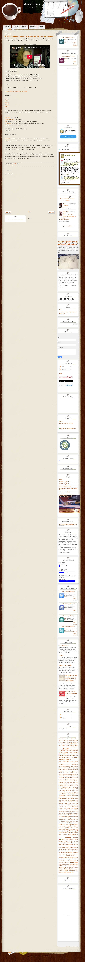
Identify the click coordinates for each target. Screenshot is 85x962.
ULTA (65, 862)
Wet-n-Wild (76, 869)
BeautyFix (61, 755)
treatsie (71, 860)
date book (63, 772)
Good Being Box (73, 793)
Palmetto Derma (71, 819)
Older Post (51, 212)
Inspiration (72, 800)
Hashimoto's (72, 797)
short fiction (73, 850)
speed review (69, 854)
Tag (68, 857)
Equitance (65, 780)
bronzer (76, 761)
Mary (65, 39)
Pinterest (7, 102)
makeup (76, 808)
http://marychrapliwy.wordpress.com (68, 524)
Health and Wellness (69, 798)
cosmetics (75, 767)
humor (63, 800)
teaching (76, 857)
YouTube (7, 99)
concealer (60, 767)
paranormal (66, 821)
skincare (70, 852)
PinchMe (69, 822)
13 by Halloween (67, 738)
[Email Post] (18, 163)
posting (65, 826)
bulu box (75, 762)
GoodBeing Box (62, 795)
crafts (60, 769)
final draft (76, 785)
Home (29, 211)
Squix (74, 854)
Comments (63, 369)
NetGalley (67, 816)
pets (77, 821)
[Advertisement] (68, 96)
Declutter (72, 772)
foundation (75, 787)
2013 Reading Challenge (65, 481)
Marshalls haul (72, 811)
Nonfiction (75, 816)
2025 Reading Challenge (68, 37)
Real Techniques (69, 839)
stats (77, 854)
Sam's (60, 847)
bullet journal (69, 762)
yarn (62, 872)
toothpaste (61, 860)
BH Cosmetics (66, 755)
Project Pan (69, 831)
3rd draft (74, 742)
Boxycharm (7, 117)
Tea (72, 857)
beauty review (68, 752)
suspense (76, 855)
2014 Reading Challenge (68, 603)
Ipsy (6, 121)
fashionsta (61, 785)
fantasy (76, 784)
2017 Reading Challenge (68, 591)
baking (73, 747)
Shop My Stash (67, 850)
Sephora (69, 849)
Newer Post (8, 212)
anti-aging (72, 745)
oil (77, 818)
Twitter (6, 100)
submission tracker (62, 855)
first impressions (63, 787)
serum (76, 849)
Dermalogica (61, 775)
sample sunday (63, 849)
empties (61, 780)
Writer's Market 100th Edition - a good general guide (71, 693)
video (63, 865)
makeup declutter (73, 809)
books (67, 759)
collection (76, 766)
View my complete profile (66, 423)
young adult (66, 872)
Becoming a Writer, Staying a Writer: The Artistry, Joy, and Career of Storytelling (67, 215)
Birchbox (72, 755)
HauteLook (61, 798)
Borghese (72, 759)
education (72, 779)
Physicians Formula (62, 822)
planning (71, 824)
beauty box (72, 749)
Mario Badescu (66, 811)
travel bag (68, 860)
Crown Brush (75, 769)
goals (76, 792)
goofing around (75, 795)
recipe (76, 839)
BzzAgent (7, 140)
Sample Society (74, 847)
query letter (70, 835)
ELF (77, 779)
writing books (72, 870)
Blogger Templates (41, 956)
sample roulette (65, 847)
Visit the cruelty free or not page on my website (16, 91)
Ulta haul (68, 862)
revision (71, 841)
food (70, 787)
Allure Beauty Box (9, 119)
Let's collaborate (68, 137)
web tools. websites (73, 867)
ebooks (60, 779)
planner (60, 824)
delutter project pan (67, 774)
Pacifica (65, 819)
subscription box (70, 855)
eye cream (72, 782)
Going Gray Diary (63, 793)
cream (63, 769)
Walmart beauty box (64, 867)
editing (64, 779)
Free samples (71, 788)
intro (77, 800)
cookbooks (69, 767)
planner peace (65, 824)
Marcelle (60, 811)
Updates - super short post (65, 665)
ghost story (75, 790)
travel (64, 860)
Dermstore (67, 775)
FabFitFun (65, 784)
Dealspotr (74, 68)
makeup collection (63, 809)
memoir (63, 813)
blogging (76, 755)
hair (64, 797)
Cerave (76, 764)
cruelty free (61, 771)
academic (66, 743)
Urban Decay (64, 864)
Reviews (66, 841)
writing (66, 870)
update (60, 864)
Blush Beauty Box (63, 757)
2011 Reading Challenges (65, 486)
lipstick (72, 805)
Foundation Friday (63, 788)
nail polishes (74, 814)
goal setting (72, 792)
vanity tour (75, 864)
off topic (74, 818)
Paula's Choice (72, 821)
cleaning (60, 766)
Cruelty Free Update (70, 771)
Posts (62, 366)
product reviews (15, 165)
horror (60, 800)
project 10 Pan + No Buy (71, 827)
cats (73, 764)
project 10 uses (62, 829)
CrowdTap (70, 769)
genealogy (68, 790)
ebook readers (75, 777)
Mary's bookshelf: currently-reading (67, 199)
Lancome (61, 803)
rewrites (60, 842)
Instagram (7, 104)
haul (77, 797)
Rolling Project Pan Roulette (70, 842)
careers (68, 764)
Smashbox (75, 852)
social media (62, 854)
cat (71, 764)
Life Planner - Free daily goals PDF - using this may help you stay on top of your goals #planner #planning (68, 243)
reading (68, 838)
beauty (66, 749)
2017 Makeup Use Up (70, 740)
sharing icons (61, 850)
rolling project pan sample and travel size (68, 844)
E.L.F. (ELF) (66, 777)
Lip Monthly (8, 123)
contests (65, 767)
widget (60, 870)
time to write (70, 858)
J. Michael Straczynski (64, 219)
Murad (10, 165)
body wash (70, 757)
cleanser (64, 766)
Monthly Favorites (63, 814)
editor (68, 779)
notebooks (61, 818)
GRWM (60, 797)
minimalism (69, 813)
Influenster (7, 138)
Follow (60, 373)
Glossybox (66, 792)
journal (63, 801)
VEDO (60, 866)
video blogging (68, 865)
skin (62, 852)
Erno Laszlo (66, 782)
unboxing (74, 862)
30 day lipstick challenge (66, 742)
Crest (66, 769)
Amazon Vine (65, 745)
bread (72, 761)
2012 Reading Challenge (65, 484)
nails (59, 816)
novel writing (67, 818)
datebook (67, 772)
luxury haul (70, 808)
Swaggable (61, 857)
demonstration (74, 774)
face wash (71, 784)
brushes (60, 762)
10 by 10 (61, 738)
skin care (65, 852)
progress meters (62, 827)
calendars (65, 764)
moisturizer (75, 813)
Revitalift (76, 841)
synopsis (65, 857)
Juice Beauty (68, 801)
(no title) (61, 655)
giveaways (61, 792)
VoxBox (76, 865)
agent (69, 743)
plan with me (74, 822)
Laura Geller (67, 803)
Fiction (71, 785)
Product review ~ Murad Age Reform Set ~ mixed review (29, 36)
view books (75, 45)
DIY (71, 775)
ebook (70, 777)
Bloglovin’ (7, 106)
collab (72, 766)
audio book (66, 747)
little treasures (68, 806)
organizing (61, 819)
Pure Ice (65, 835)
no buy (71, 816)
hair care (67, 797)
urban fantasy (70, 864)
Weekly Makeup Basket (66, 869)
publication (75, 834)
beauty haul (64, 750)
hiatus (76, 798)
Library (73, 803)
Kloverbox (75, 801)
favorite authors (67, 785)
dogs (73, 775)
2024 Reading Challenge (68, 56)
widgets (63, 870)
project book (75, 829)
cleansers (68, 766)
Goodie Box (69, 795)
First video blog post (63, 645)
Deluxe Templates (52, 956)
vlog (73, 865)
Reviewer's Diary (32, 4)
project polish (67, 834)
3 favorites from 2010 (64, 492)
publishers (61, 835)
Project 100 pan (69, 829)
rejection (61, 841)
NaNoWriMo (63, 816)
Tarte (70, 857)
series (73, 849)
